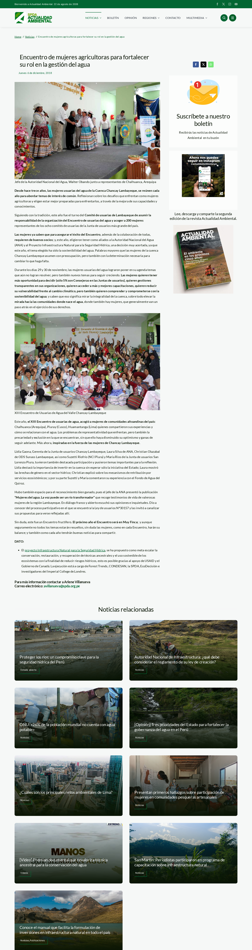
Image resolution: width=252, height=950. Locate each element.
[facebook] (217, 4)
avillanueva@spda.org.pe (62, 586)
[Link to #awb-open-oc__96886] (224, 17)
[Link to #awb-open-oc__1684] (232, 17)
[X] (203, 64)
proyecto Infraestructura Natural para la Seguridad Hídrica (65, 550)
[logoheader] (33, 13)
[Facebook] (196, 64)
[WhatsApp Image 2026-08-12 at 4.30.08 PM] (203, 226)
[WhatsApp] (210, 64)
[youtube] (236, 4)
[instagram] (229, 4)
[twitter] (223, 4)
